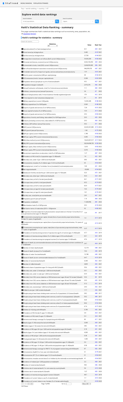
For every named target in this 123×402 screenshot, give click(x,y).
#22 (96, 156)
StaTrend (11, 3)
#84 (96, 198)
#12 (96, 94)
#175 (96, 130)
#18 (96, 233)
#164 (96, 163)
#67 (96, 195)
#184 (96, 355)
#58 (96, 361)
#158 (96, 59)
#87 (96, 153)
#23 (96, 236)
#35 (96, 280)
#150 (96, 133)
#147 (96, 52)
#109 (96, 381)
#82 (96, 88)
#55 (96, 264)
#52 (96, 261)
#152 (96, 303)
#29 (96, 49)
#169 (96, 78)
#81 (96, 202)
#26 (96, 342)
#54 (96, 243)
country (41, 8)
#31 (96, 329)
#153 (96, 300)
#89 (96, 296)
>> (31, 384)
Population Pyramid (40, 3)
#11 (96, 124)
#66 (96, 85)
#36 (96, 290)
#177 (96, 185)
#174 (96, 182)
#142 (96, 75)
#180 (96, 208)
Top (22, 8)
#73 (96, 172)
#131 (96, 107)
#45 (96, 251)
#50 (96, 120)
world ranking (31, 8)
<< (22, 384)
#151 (96, 368)
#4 (96, 98)
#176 (96, 205)
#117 (96, 140)
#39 (96, 62)
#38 (96, 267)
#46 (96, 365)
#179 (96, 189)
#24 (96, 176)
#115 (96, 127)
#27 (96, 81)
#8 (96, 277)
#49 (96, 254)
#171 (96, 179)
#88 (96, 293)
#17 (96, 239)
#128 (96, 143)
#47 (96, 68)
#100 (96, 114)
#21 (96, 166)
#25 (96, 117)
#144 (96, 55)
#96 (96, 65)
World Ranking (26, 3)
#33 (96, 345)
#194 (96, 169)
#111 (96, 111)
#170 (96, 192)
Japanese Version (29, 34)
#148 (96, 101)
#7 (96, 91)
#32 (96, 287)
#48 (96, 248)
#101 (96, 72)
